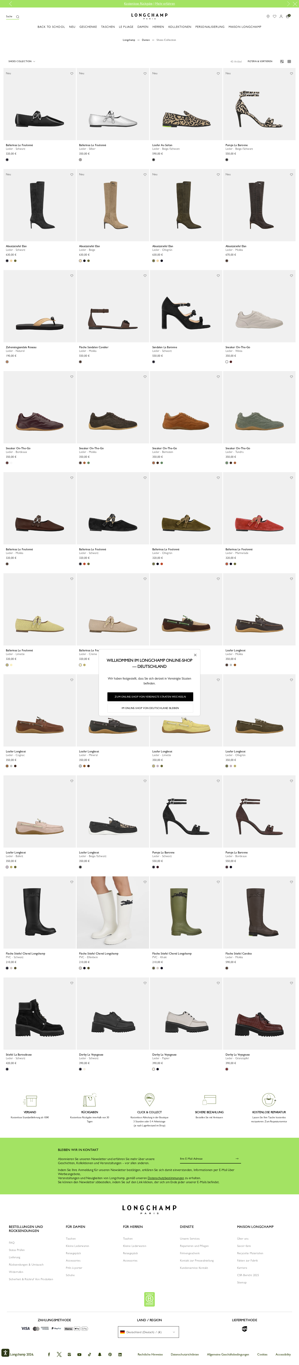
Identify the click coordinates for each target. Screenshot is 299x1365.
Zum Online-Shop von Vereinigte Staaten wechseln (150, 696)
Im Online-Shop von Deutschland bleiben (150, 708)
